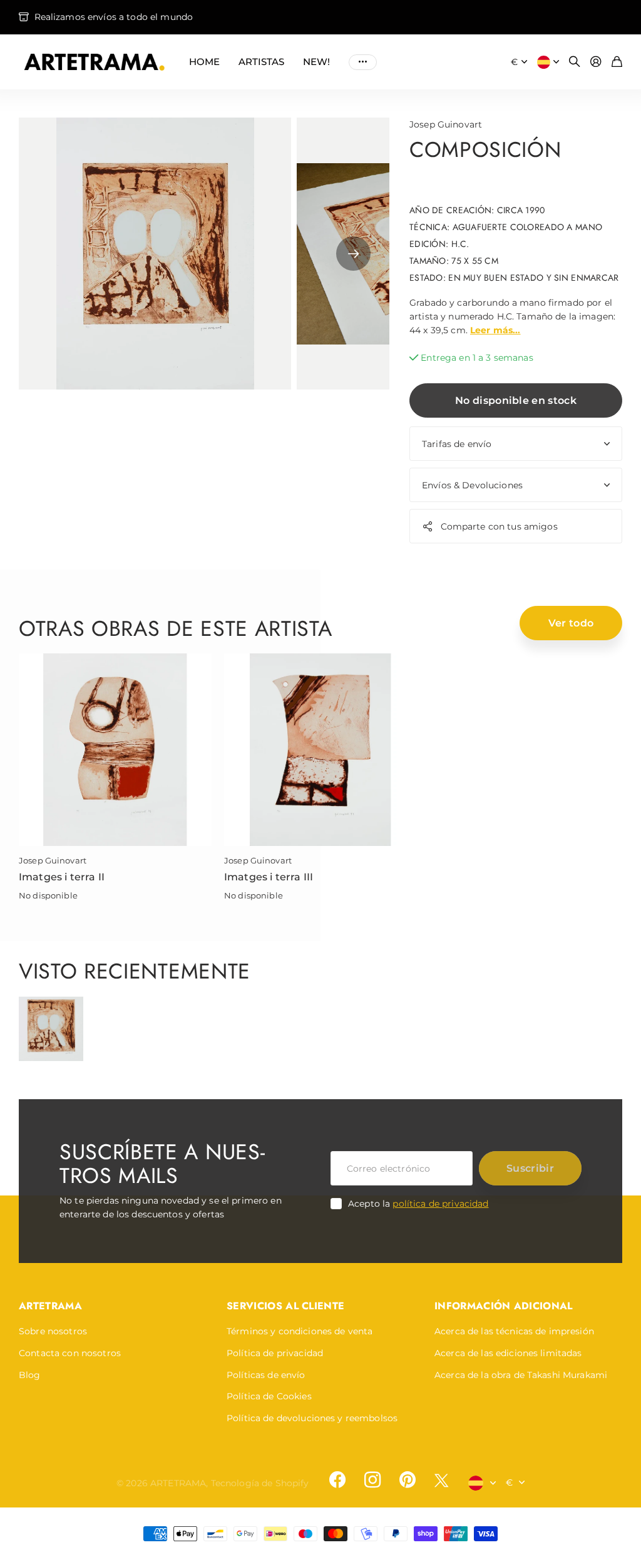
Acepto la (418, 1203)
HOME (204, 62)
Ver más (363, 62)
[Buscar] (574, 62)
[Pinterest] (407, 1480)
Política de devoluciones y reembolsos (312, 1418)
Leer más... (495, 330)
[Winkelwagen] (617, 62)
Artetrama (50, 1306)
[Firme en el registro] (596, 62)
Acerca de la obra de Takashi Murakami (520, 1375)
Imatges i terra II (62, 877)
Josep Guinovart (445, 124)
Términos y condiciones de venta (299, 1331)
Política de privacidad (275, 1353)
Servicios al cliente (285, 1306)
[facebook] (337, 1480)
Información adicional (503, 1306)
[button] (353, 254)
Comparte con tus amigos (499, 526)
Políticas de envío (266, 1375)
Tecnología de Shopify (260, 1483)
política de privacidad (440, 1203)
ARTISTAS (261, 62)
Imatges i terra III (268, 877)
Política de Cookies (269, 1396)
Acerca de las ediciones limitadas (508, 1353)
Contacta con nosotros (70, 1353)
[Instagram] (372, 1480)
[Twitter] (441, 1480)
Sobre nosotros (53, 1331)
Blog (30, 1375)
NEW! (316, 62)
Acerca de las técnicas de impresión (514, 1331)
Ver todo (571, 623)
